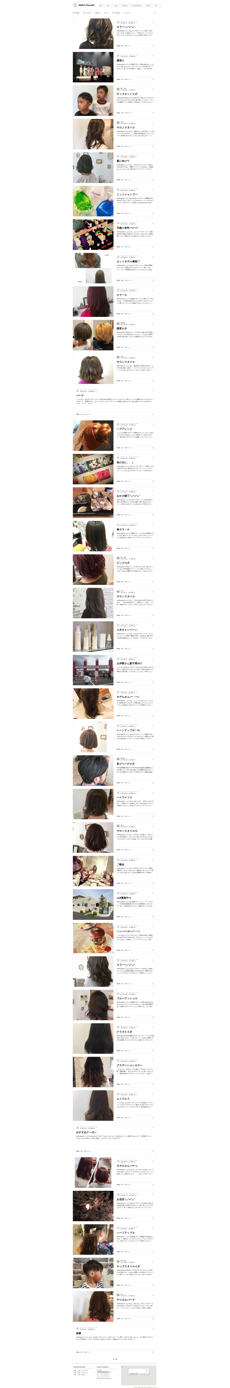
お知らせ (97, 13)
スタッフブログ (87, 13)
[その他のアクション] (154, 22)
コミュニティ (127, 13)
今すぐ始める (116, 13)
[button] (155, 13)
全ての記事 (76, 13)
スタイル (106, 13)
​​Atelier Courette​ (86, 5)
